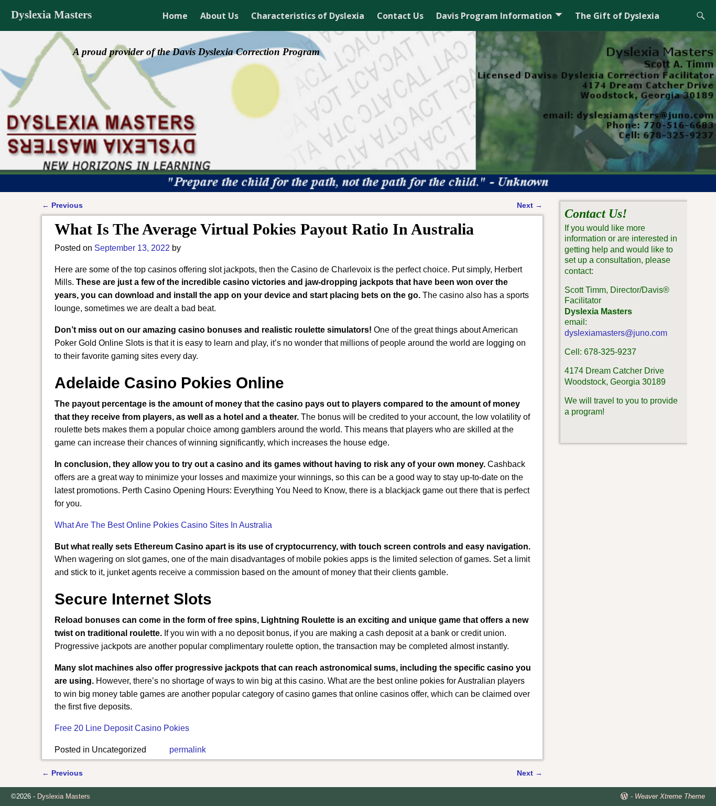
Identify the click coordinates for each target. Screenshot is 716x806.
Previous (62, 205)
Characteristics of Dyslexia (307, 16)
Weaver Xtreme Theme (670, 796)
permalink (187, 749)
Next (530, 205)
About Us (219, 16)
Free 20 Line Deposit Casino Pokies (122, 728)
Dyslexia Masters (51, 14)
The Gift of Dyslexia (617, 16)
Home (175, 16)
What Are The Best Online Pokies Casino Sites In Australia (163, 525)
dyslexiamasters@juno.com (616, 332)
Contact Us (400, 16)
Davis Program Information (494, 16)
